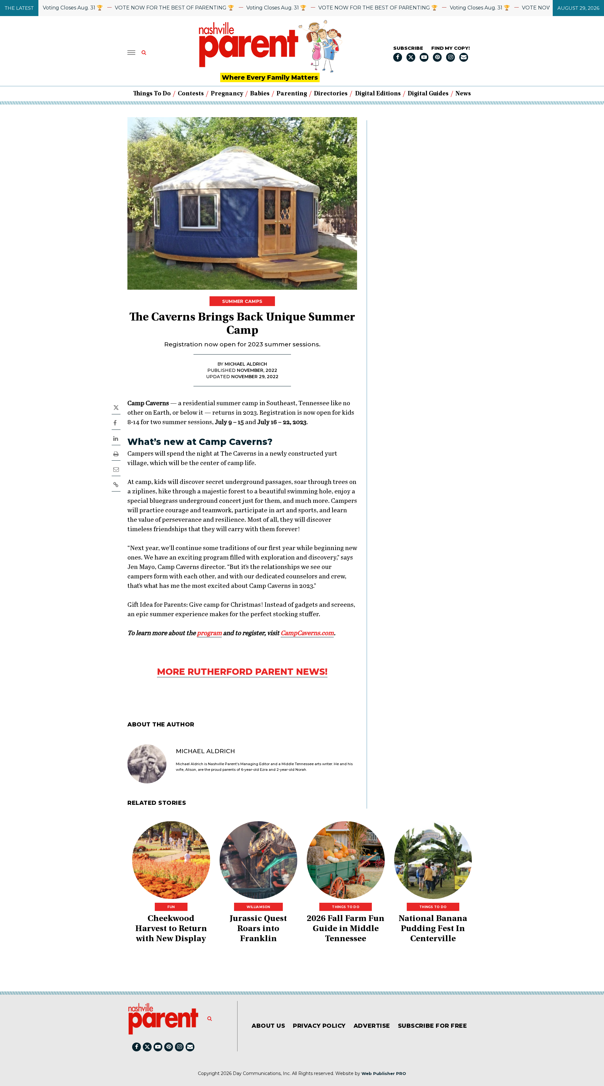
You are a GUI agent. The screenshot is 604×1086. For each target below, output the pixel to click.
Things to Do (152, 94)
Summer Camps (242, 301)
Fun (171, 907)
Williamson (258, 907)
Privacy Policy (319, 1025)
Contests (191, 94)
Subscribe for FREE (432, 1025)
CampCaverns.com (307, 633)
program (209, 633)
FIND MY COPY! (450, 48)
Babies (260, 94)
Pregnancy (227, 94)
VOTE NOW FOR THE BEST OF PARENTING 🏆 (150, 8)
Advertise (372, 1025)
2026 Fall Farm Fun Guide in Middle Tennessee (345, 929)
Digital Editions (378, 94)
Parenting (292, 94)
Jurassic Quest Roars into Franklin (258, 929)
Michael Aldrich (205, 751)
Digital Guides (428, 94)
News (463, 94)
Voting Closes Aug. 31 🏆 (49, 8)
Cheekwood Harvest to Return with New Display (171, 929)
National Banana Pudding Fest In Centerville (433, 929)
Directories (331, 94)
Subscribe (408, 48)
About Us (268, 1025)
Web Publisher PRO (383, 1073)
